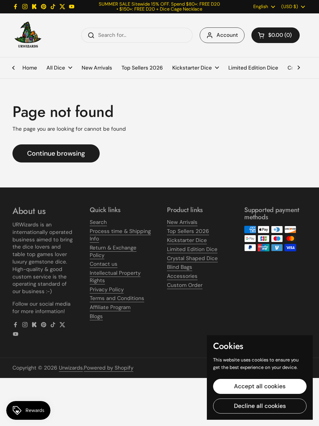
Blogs (96, 316)
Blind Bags (179, 267)
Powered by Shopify (108, 367)
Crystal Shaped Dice (192, 258)
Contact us (103, 263)
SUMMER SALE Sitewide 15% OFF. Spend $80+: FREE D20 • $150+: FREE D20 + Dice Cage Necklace (159, 7)
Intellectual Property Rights (115, 276)
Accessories (182, 276)
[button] (275, 35)
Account (227, 34)
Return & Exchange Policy (113, 251)
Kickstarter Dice (187, 240)
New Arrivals (182, 222)
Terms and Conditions (117, 298)
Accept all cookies (260, 386)
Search (98, 222)
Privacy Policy (107, 289)
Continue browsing (56, 153)
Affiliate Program (110, 307)
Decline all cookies (260, 406)
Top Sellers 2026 (188, 231)
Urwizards (71, 367)
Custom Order (184, 285)
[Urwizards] (28, 35)
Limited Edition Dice (192, 249)
